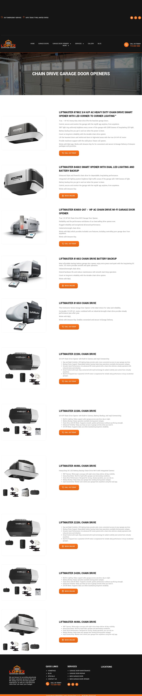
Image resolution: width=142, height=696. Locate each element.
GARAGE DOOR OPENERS (61, 44)
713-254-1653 (135, 46)
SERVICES (78, 44)
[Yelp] (139, 17)
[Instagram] (135, 17)
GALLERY (91, 44)
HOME (32, 44)
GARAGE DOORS (43, 44)
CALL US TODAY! (135, 44)
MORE (65, 46)
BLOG (99, 44)
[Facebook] (131, 17)
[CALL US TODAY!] (126, 44)
